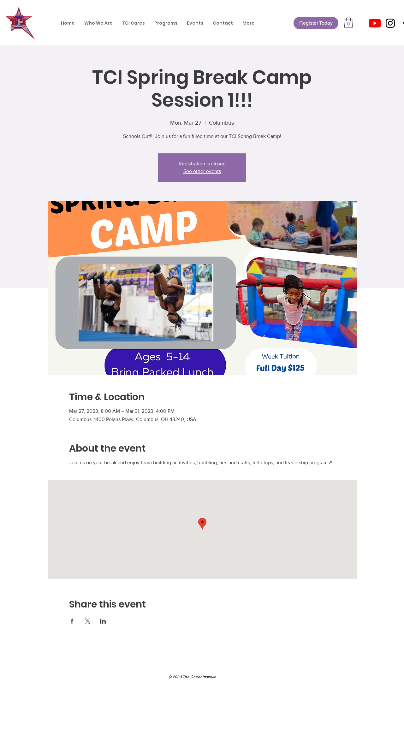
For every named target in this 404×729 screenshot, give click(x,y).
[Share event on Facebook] (72, 621)
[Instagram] (390, 23)
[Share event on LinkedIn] (103, 621)
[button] (348, 22)
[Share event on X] (88, 621)
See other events (202, 171)
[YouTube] (375, 23)
